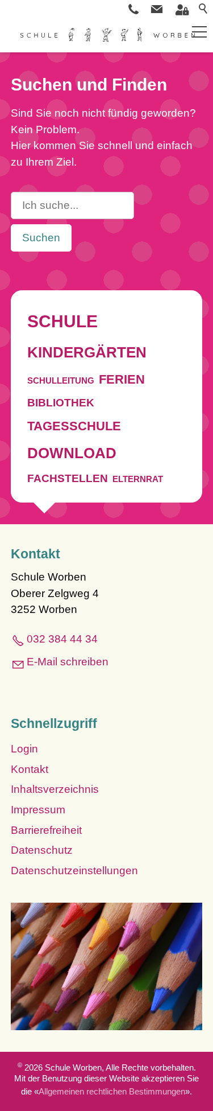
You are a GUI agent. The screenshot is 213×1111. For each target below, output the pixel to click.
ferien (122, 379)
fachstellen (67, 478)
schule (62, 321)
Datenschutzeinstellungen (74, 871)
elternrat (137, 479)
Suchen (41, 238)
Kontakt (29, 769)
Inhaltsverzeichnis (55, 789)
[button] (157, 9)
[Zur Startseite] (106, 35)
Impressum (38, 810)
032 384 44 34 (62, 639)
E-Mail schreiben (67, 662)
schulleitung (60, 380)
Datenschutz (42, 850)
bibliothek (60, 403)
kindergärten (87, 352)
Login (24, 749)
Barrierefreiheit (46, 830)
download (71, 453)
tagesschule (74, 426)
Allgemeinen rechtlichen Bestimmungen (112, 1091)
